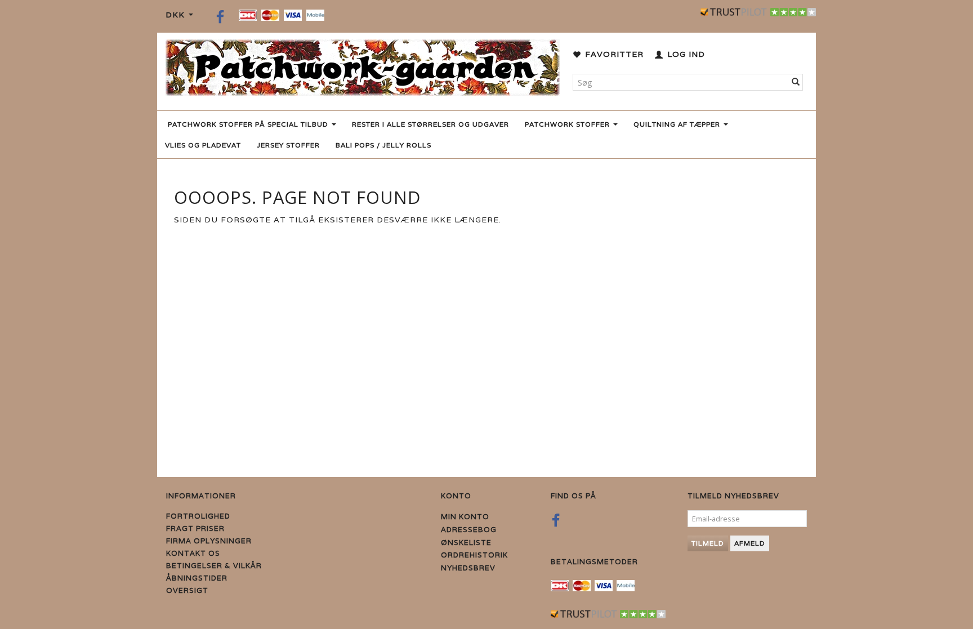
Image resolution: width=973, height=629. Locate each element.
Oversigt (187, 590)
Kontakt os (193, 553)
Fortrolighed (198, 516)
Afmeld (749, 543)
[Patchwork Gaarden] (363, 65)
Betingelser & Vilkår (214, 565)
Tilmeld (707, 543)
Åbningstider (196, 578)
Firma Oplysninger (209, 541)
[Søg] (796, 82)
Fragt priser (195, 528)
